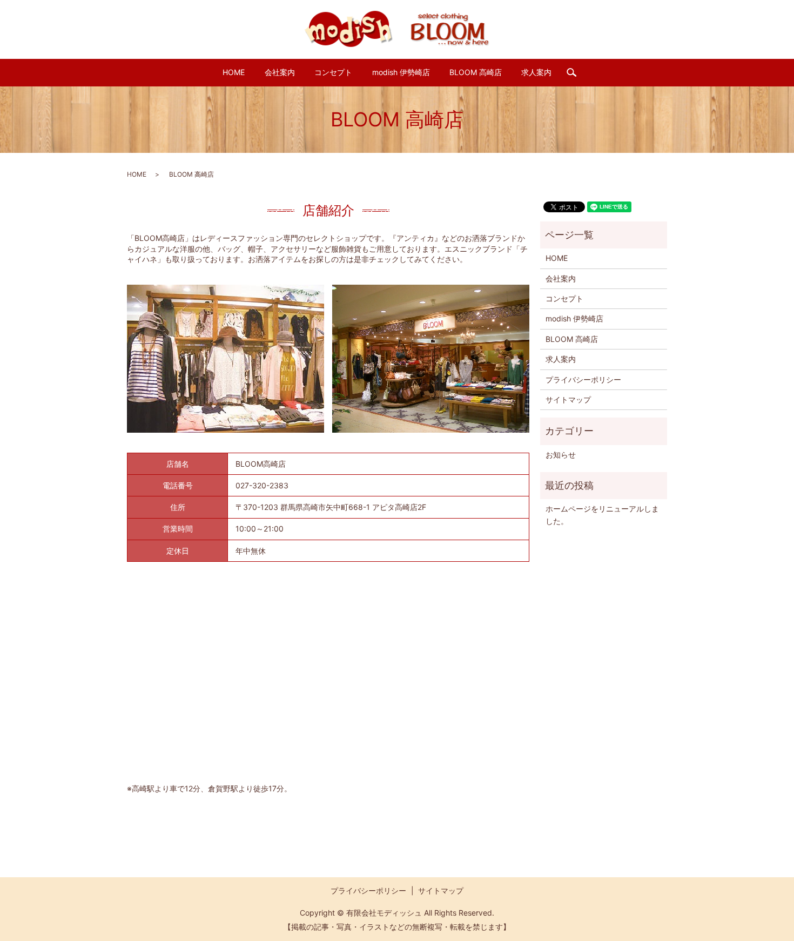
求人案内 (536, 72)
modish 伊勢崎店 (401, 72)
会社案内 (280, 72)
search (576, 72)
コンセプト (333, 72)
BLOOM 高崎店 (475, 72)
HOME (234, 72)
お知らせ (561, 454)
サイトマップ (568, 399)
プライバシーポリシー (583, 379)
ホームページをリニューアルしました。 (602, 514)
